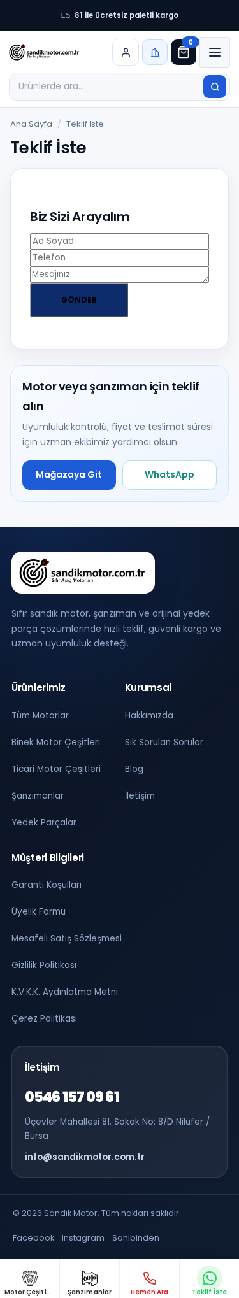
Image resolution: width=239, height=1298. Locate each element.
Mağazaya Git (69, 474)
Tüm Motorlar (40, 716)
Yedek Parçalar (43, 823)
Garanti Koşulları (46, 885)
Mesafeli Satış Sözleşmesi (66, 938)
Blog (134, 769)
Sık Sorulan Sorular (164, 742)
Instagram (83, 1237)
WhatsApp (169, 474)
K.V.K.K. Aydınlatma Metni (64, 992)
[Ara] (214, 86)
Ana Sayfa (31, 124)
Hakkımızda (149, 716)
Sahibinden (135, 1237)
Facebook (33, 1237)
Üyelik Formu (38, 912)
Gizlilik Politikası (43, 965)
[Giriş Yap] (125, 52)
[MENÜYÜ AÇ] (214, 52)
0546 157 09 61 (72, 1097)
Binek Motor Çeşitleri (55, 742)
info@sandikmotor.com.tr (85, 1157)
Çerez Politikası (44, 1019)
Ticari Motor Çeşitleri (56, 769)
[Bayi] (155, 52)
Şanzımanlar (37, 796)
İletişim (140, 796)
